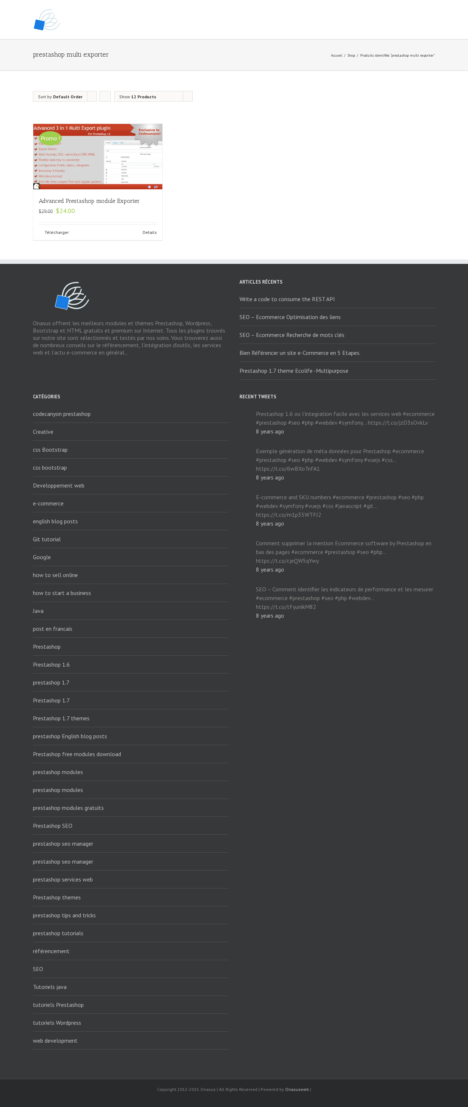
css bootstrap (50, 467)
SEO (38, 969)
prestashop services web (63, 879)
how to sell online (55, 575)
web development (55, 1040)
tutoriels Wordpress (57, 1022)
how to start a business (62, 592)
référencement (51, 951)
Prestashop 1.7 (51, 700)
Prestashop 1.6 (51, 664)
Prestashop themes (57, 897)
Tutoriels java (50, 986)
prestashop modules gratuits (68, 807)
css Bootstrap (50, 449)
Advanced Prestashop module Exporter (89, 200)
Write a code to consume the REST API (287, 299)
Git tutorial (47, 539)
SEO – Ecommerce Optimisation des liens (290, 317)
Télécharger (57, 232)
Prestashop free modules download (77, 754)
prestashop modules (58, 772)
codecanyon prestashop (62, 413)
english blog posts (55, 521)
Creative (43, 431)
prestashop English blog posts (70, 736)
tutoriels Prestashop (58, 1004)
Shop (351, 55)
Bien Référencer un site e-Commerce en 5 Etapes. (300, 352)
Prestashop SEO (52, 825)
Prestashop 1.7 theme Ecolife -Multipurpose (293, 370)
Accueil (336, 55)
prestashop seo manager (63, 843)
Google (42, 557)
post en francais (52, 628)
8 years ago (270, 431)
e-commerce (48, 503)
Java (38, 610)
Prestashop (47, 646)
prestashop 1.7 (51, 682)
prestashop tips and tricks (64, 915)
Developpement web (58, 485)
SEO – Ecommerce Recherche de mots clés (291, 334)
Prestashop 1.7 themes (61, 718)
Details (150, 232)
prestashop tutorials (58, 933)
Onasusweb (297, 1089)
